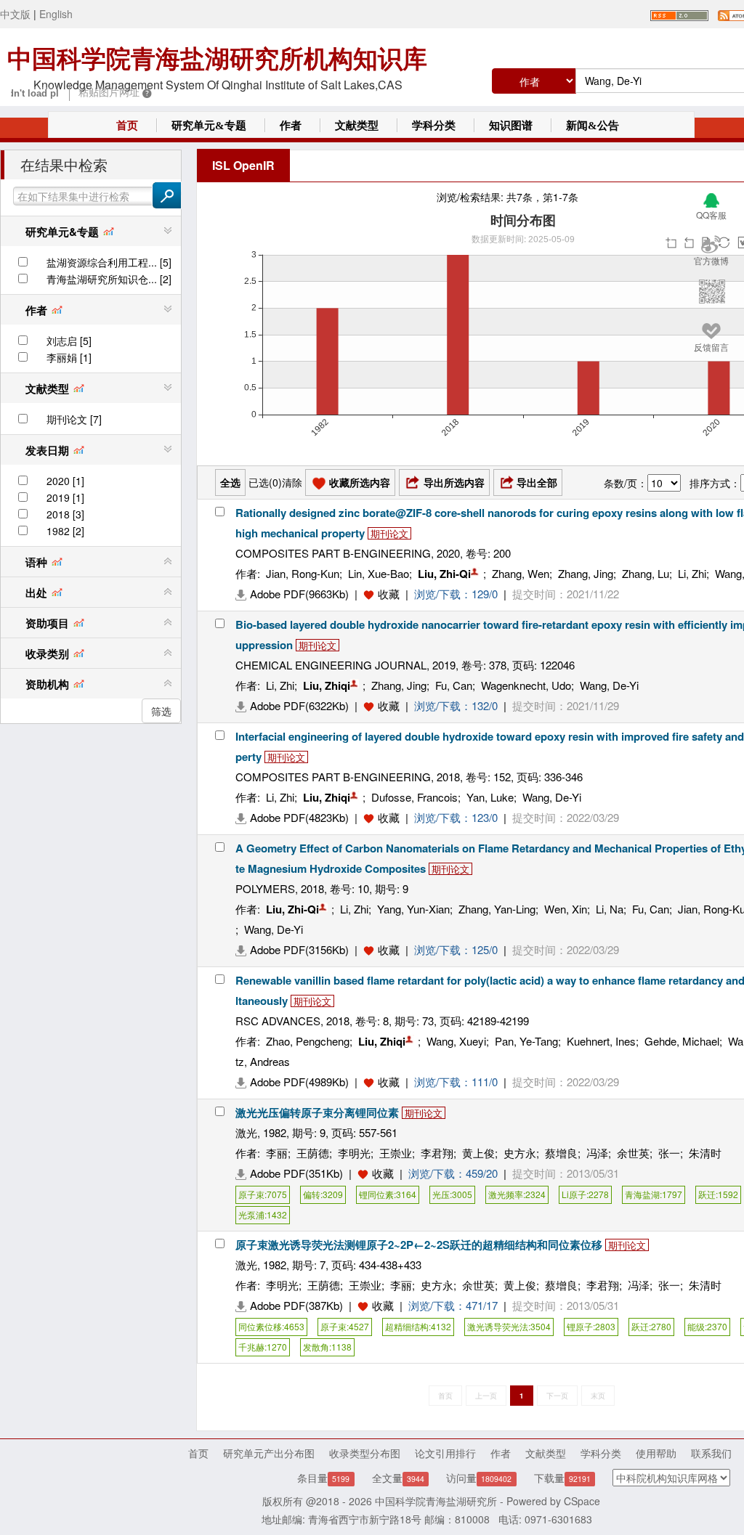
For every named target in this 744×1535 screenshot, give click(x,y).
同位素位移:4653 (271, 1326)
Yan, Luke (490, 797)
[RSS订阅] (679, 14)
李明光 (354, 1152)
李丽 (277, 1152)
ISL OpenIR (243, 165)
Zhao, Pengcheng (307, 1041)
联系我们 (711, 1453)
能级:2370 (707, 1326)
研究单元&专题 (208, 125)
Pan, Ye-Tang (526, 1041)
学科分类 (434, 125)
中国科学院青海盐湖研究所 (436, 1501)
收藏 (389, 593)
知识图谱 (511, 125)
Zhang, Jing (585, 573)
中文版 (15, 14)
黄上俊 (478, 1152)
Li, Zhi (692, 573)
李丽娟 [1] (69, 357)
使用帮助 (656, 1453)
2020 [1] (65, 480)
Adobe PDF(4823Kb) (299, 817)
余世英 (633, 1152)
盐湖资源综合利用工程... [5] (108, 262)
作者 (291, 125)
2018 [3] (65, 514)
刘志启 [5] (69, 340)
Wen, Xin (565, 908)
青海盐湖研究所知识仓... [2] (108, 279)
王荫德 (312, 1152)
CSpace (582, 1501)
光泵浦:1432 (262, 1214)
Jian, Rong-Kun (302, 573)
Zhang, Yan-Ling (496, 908)
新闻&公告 (592, 125)
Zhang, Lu (645, 573)
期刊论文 (389, 533)
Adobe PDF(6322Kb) (299, 705)
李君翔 (437, 1152)
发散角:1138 (327, 1346)
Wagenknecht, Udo (526, 685)
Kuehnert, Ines (601, 1041)
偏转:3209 (323, 1194)
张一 (669, 1152)
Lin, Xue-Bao (378, 573)
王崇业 (395, 1152)
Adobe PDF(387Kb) (296, 1305)
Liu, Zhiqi (326, 685)
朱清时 (705, 1152)
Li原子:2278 (585, 1194)
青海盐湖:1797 (653, 1194)
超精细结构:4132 (418, 1326)
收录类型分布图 (364, 1453)
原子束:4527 (344, 1326)
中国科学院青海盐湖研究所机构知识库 (217, 59)
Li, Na (609, 908)
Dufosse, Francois (414, 797)
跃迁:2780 (651, 1326)
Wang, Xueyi (456, 1041)
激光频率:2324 (517, 1194)
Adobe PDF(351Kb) (296, 1173)
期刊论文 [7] (74, 419)
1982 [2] (65, 531)
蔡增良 (561, 1152)
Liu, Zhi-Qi (444, 574)
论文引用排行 (445, 1453)
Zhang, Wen (520, 573)
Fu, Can (453, 685)
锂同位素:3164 (387, 1194)
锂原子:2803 (591, 1326)
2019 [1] (65, 497)
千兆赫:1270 (262, 1346)
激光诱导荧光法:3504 (509, 1326)
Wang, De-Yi (609, 685)
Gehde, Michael (681, 1041)
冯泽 (597, 1152)
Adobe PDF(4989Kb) (299, 1081)
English (56, 14)
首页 (127, 125)
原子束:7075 (262, 1194)
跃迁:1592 (718, 1194)
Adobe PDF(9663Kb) (299, 593)
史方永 (520, 1152)
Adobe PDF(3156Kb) (299, 949)
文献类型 (357, 125)
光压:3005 (452, 1194)
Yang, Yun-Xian (413, 908)
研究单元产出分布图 (269, 1453)
